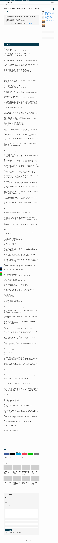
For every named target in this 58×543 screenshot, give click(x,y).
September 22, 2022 (30, 23)
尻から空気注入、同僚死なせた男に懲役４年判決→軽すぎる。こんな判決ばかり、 (49, 17)
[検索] (53, 0)
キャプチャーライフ (8, 2)
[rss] (52, 0)
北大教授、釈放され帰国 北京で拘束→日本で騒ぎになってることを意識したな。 (49, 21)
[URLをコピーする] (36, 454)
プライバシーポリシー (29, 540)
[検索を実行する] (53, 9)
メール (6, 522)
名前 (5, 519)
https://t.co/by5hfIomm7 (15, 17)
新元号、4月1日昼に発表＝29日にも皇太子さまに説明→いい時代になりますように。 (49, 13)
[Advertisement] (21, 32)
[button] (6, 454)
